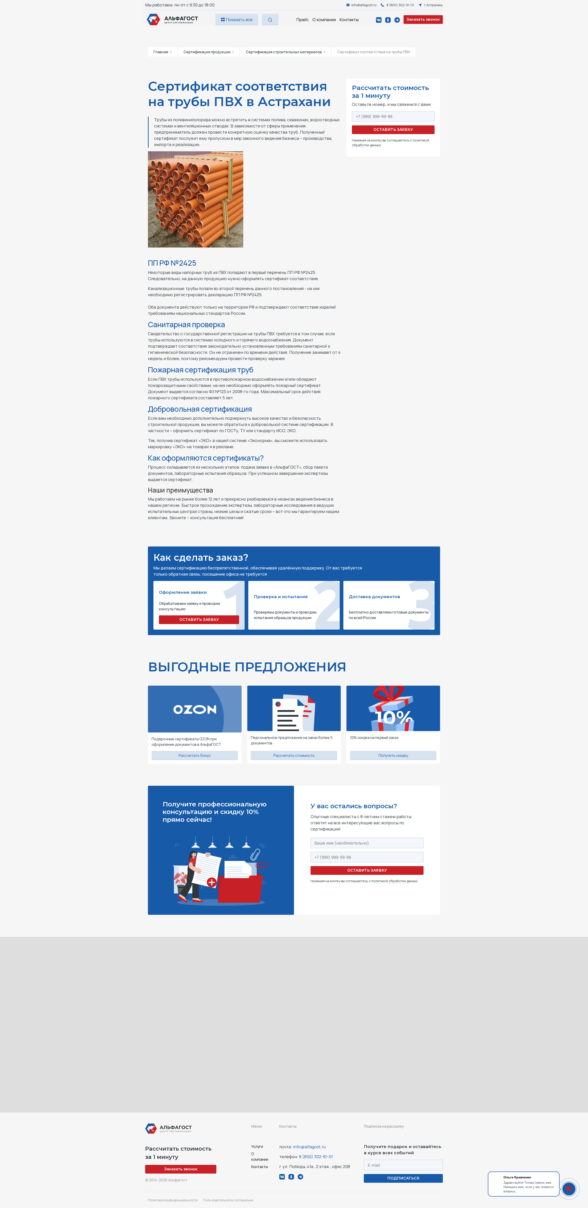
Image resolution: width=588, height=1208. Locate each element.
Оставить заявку (393, 129)
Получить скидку (393, 755)
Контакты (349, 19)
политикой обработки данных (394, 881)
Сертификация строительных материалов (284, 51)
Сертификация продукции (207, 51)
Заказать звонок (423, 19)
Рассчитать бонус (195, 755)
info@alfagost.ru (309, 1146)
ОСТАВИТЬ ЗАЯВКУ (199, 619)
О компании (324, 19)
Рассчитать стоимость (294, 755)
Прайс (302, 19)
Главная (160, 51)
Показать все (239, 19)
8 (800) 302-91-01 (316, 1156)
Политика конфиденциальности (173, 1200)
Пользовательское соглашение (228, 1200)
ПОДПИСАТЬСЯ (403, 1178)
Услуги (257, 1146)
